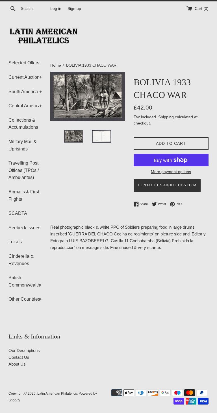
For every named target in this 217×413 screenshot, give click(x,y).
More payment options (171, 171)
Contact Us (18, 357)
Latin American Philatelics (57, 393)
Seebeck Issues (24, 227)
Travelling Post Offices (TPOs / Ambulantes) (23, 170)
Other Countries (25, 299)
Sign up (74, 8)
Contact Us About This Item (167, 185)
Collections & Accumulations (23, 124)
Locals (15, 241)
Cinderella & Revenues (21, 260)
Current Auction (25, 77)
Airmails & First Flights (23, 195)
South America (25, 91)
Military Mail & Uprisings (22, 145)
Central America (25, 105)
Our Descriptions (24, 350)
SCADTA (17, 213)
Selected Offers (23, 62)
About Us (17, 364)
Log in (55, 8)
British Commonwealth (25, 281)
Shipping (166, 117)
